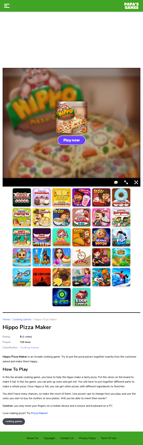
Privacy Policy (87, 438)
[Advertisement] (71, 41)
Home (6, 319)
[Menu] (7, 6)
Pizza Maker (39, 413)
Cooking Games (22, 319)
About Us (32, 438)
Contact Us (67, 438)
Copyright (49, 438)
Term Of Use (108, 438)
